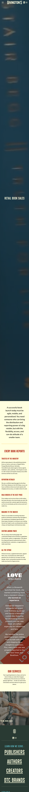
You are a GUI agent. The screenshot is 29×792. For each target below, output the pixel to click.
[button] (3, 2)
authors (14, 760)
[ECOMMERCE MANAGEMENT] (14, 692)
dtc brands (14, 779)
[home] (14, 2)
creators (14, 770)
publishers (14, 751)
